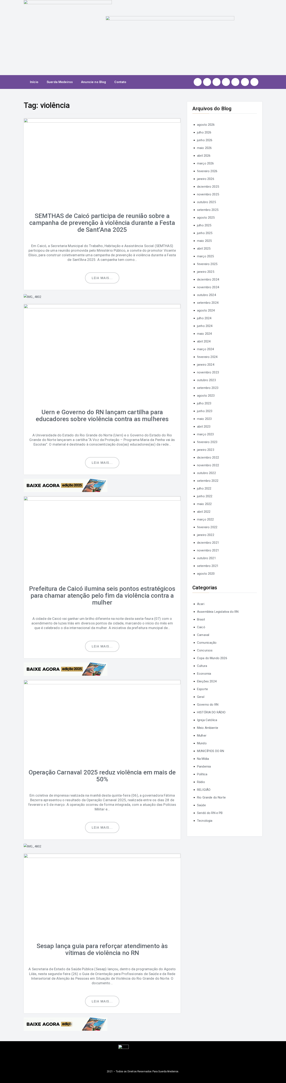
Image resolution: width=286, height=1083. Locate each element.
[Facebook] (207, 82)
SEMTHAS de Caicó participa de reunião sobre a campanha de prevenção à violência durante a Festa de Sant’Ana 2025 (102, 222)
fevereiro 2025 (207, 264)
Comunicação (207, 643)
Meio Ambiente (207, 728)
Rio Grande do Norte (211, 797)
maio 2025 (204, 241)
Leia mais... (102, 278)
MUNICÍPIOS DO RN (210, 751)
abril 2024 (204, 341)
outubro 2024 (206, 295)
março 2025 (205, 256)
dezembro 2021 (208, 543)
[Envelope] (254, 82)
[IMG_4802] (32, 297)
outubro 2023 (206, 380)
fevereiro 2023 (207, 442)
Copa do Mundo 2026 (212, 658)
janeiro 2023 (205, 450)
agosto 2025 (206, 217)
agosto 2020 (206, 573)
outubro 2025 (206, 202)
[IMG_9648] (65, 485)
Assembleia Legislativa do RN (217, 612)
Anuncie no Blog (93, 82)
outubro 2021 (206, 558)
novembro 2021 (208, 550)
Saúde (201, 805)
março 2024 (205, 349)
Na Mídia (203, 759)
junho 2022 (205, 496)
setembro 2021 (207, 566)
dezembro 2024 (208, 279)
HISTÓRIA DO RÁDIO (211, 712)
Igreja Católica (207, 720)
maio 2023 (204, 419)
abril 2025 (204, 248)
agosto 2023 (206, 395)
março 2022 (205, 519)
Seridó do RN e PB (210, 813)
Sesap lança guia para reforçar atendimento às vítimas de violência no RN (102, 949)
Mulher (201, 735)
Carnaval (203, 635)
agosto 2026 (206, 125)
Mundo (202, 743)
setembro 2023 (207, 388)
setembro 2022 (207, 481)
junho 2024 (205, 326)
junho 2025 (205, 233)
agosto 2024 (206, 310)
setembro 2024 (207, 303)
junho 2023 (205, 411)
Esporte (202, 689)
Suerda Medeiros (60, 82)
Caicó (201, 627)
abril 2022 (204, 512)
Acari (200, 604)
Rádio (201, 782)
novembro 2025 (208, 194)
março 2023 (205, 434)
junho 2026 (205, 140)
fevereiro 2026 (207, 171)
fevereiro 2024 (207, 357)
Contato (120, 82)
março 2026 (205, 163)
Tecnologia (205, 821)
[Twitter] (216, 82)
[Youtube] (226, 82)
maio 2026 (204, 148)
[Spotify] (235, 82)
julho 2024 (204, 318)
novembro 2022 (208, 465)
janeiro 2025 (205, 272)
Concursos (205, 650)
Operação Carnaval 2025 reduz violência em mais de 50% (102, 776)
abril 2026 (204, 156)
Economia (204, 673)
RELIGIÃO (203, 790)
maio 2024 (204, 334)
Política (202, 774)
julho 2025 (204, 225)
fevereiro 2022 (207, 527)
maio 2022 (204, 504)
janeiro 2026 (205, 179)
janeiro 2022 (205, 535)
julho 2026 (204, 132)
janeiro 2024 (205, 365)
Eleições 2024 (206, 681)
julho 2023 (204, 403)
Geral (200, 697)
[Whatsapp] (245, 82)
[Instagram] (198, 82)
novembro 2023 (208, 372)
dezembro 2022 (208, 457)
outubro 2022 (206, 473)
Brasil (201, 619)
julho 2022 (204, 488)
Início (34, 82)
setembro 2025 (207, 210)
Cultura (202, 666)
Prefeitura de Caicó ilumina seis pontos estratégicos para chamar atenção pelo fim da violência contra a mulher (102, 595)
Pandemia (204, 766)
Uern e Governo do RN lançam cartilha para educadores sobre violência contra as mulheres (102, 415)
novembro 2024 (208, 287)
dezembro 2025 (208, 186)
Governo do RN (207, 704)
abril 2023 (204, 426)
